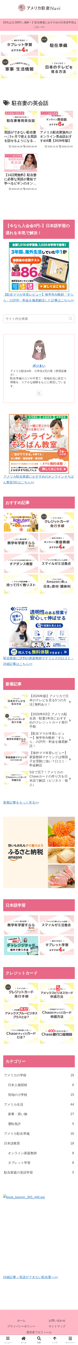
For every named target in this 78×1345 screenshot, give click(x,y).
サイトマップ (57, 1326)
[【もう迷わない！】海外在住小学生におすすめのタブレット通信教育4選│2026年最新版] (19, 45)
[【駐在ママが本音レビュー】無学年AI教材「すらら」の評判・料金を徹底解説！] (21, 542)
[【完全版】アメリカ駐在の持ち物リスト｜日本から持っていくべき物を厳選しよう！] (21, 584)
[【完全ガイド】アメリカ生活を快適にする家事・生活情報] (19, 67)
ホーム (21, 1320)
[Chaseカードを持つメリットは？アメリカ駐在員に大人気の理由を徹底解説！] (21, 1034)
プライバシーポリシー (21, 1326)
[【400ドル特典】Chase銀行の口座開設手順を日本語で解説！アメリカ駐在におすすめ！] (57, 1034)
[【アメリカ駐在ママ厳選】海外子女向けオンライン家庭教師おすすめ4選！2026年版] (57, 542)
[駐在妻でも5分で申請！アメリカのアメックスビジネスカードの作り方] (57, 992)
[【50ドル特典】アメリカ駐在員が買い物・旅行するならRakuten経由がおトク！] (21, 522)
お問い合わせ (57, 1320)
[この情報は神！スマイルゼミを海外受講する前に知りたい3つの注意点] (57, 563)
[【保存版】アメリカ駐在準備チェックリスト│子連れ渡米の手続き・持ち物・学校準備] (58, 45)
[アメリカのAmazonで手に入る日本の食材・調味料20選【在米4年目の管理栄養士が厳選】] (57, 584)
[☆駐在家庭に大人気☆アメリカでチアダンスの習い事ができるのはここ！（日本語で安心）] (21, 563)
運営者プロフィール (39, 1332)
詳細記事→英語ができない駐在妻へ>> (30, 1277)
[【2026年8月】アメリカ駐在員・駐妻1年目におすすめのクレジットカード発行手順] (57, 522)
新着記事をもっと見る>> (21, 802)
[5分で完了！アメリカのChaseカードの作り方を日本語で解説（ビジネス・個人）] (57, 1013)
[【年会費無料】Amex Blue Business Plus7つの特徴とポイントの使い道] (21, 1013)
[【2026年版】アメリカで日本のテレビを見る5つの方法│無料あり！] (58, 67)
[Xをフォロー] (39, 393)
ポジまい (39, 365)
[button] (70, 318)
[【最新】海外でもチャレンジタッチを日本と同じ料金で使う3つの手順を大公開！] (21, 945)
